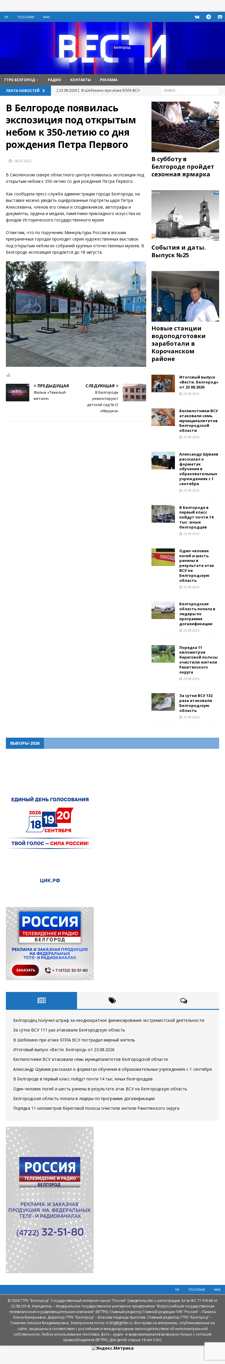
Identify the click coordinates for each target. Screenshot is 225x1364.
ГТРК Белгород (19, 79)
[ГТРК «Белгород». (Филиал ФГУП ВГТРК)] (112, 70)
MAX (46, 17)
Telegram (25, 17)
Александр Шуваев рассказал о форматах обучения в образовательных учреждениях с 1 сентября (198, 468)
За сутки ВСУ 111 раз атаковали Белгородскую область (69, 1030)
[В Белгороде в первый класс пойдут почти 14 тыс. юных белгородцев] (163, 514)
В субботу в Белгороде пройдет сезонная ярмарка (182, 166)
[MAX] (220, 17)
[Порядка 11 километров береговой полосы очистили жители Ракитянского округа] (163, 654)
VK (6, 17)
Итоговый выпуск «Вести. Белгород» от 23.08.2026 (199, 382)
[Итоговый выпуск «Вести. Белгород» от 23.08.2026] (163, 383)
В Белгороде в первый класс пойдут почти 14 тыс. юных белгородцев (196, 517)
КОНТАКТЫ (80, 79)
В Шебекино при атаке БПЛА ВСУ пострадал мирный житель (74, 1040)
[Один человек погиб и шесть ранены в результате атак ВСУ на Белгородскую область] (163, 557)
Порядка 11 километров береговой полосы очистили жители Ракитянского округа (198, 660)
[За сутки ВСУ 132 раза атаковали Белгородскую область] (163, 702)
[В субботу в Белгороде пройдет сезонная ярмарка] (185, 127)
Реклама (108, 79)
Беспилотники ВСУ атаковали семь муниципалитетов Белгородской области (198, 420)
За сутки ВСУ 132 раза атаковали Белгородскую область (195, 703)
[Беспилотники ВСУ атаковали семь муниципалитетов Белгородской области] (163, 417)
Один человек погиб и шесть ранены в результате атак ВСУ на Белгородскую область (196, 565)
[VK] (197, 17)
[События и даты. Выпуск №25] (185, 215)
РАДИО (54, 79)
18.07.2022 (22, 160)
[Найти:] (190, 90)
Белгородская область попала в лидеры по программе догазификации (197, 613)
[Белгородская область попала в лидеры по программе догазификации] (163, 610)
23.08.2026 (191, 393)
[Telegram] (208, 17)
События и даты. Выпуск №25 (178, 251)
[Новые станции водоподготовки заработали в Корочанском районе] (185, 296)
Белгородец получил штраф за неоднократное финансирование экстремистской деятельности (108, 1020)
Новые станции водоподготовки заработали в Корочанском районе (178, 343)
